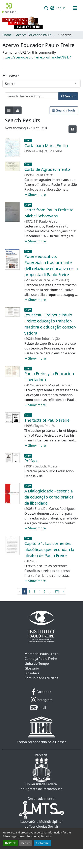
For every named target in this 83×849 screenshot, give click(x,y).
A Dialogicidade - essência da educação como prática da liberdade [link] (49, 497)
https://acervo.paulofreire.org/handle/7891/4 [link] (36, 57)
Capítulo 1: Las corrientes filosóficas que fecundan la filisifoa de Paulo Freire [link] (49, 549)
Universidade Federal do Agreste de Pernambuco (41, 786)
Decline (25, 843)
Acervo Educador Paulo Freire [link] (36, 35)
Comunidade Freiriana (41, 678)
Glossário (32, 668)
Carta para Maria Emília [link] (46, 145)
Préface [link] (31, 460)
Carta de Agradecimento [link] (47, 169)
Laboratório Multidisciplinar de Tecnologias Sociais (41, 824)
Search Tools (65, 110)
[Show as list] (9, 110)
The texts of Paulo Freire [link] (47, 420)
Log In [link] (60, 8)
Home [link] (7, 35)
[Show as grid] (17, 110)
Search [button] (70, 96)
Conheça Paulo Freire (41, 658)
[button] (9, 8)
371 (57, 591)
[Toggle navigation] (75, 8)
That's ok (10, 843)
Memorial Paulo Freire (41, 654)
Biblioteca (32, 673)
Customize (42, 843)
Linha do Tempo (37, 663)
